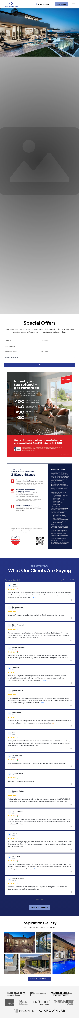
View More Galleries (39, 979)
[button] (71, 4)
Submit (39, 365)
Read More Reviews (39, 907)
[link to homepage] (11, 4)
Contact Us (61, 4)
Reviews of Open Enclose (13, 580)
